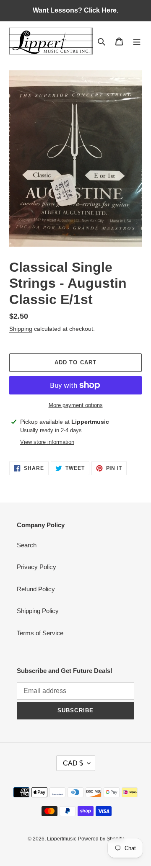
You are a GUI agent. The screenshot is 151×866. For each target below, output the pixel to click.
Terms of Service (40, 633)
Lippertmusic (61, 839)
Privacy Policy (36, 566)
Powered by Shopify (101, 839)
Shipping (20, 328)
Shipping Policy (38, 610)
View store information (47, 442)
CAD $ (73, 763)
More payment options (76, 405)
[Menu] (137, 41)
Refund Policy (36, 589)
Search (26, 545)
